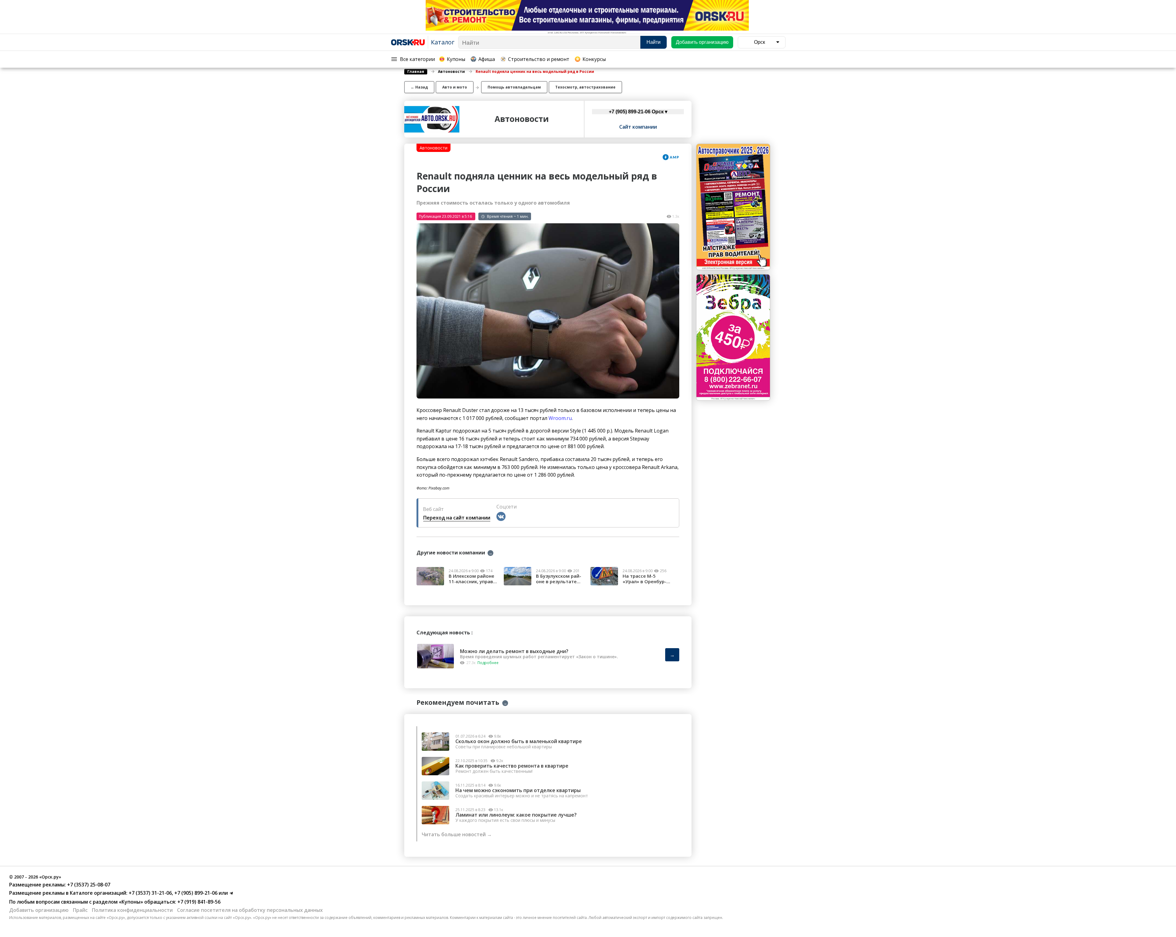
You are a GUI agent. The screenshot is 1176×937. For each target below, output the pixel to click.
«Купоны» (131, 901)
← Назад (419, 87)
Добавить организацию (39, 910)
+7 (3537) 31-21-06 (149, 893)
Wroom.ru (560, 418)
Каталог (442, 42)
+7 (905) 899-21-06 (195, 893)
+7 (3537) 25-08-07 (88, 884)
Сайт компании (638, 126)
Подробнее (488, 662)
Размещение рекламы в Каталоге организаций (67, 893)
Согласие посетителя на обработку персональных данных (250, 910)
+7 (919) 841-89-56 (198, 901)
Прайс (80, 910)
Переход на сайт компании (456, 517)
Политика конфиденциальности (132, 910)
